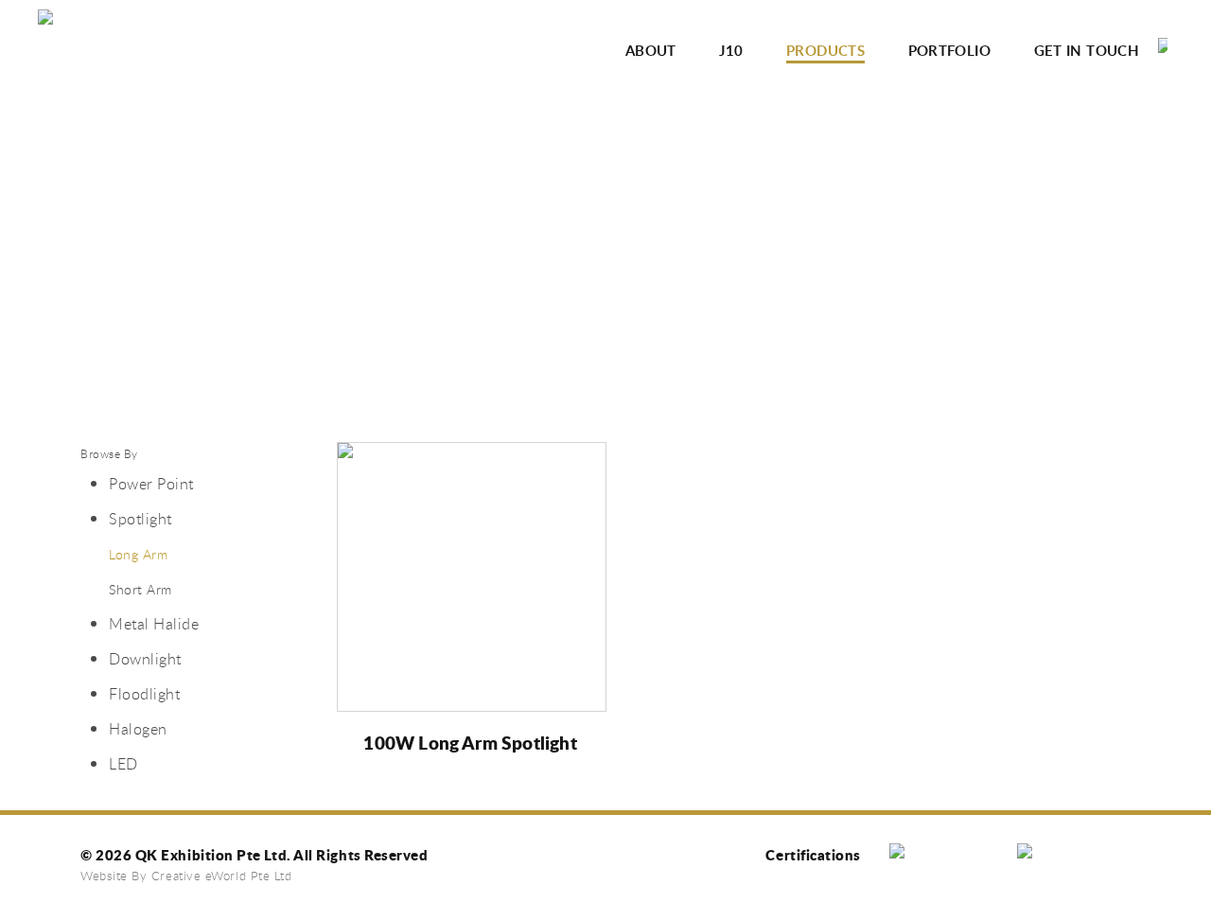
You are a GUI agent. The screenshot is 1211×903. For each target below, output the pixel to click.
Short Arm (140, 589)
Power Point (151, 483)
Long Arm (138, 554)
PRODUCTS (825, 51)
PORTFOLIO (949, 51)
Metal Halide (154, 623)
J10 (731, 51)
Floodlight (144, 693)
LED (123, 763)
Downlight (145, 658)
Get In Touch (1087, 51)
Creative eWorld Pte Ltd (221, 875)
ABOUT (650, 51)
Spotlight (140, 518)
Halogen (138, 728)
